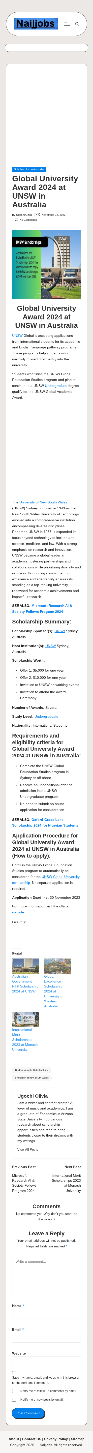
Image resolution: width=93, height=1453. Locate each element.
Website (19, 1353)
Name (18, 1306)
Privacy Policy (56, 1439)
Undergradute (56, 386)
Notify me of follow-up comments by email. (48, 1391)
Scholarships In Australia (29, 169)
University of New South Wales (43, 502)
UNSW (17, 336)
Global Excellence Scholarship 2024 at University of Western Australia (53, 991)
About (14, 1439)
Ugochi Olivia (32, 1096)
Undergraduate (46, 716)
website (18, 912)
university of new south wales (32, 1077)
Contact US (31, 1439)
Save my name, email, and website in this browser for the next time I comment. (45, 1380)
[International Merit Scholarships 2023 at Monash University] (25, 1019)
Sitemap (78, 1439)
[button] (27, 1149)
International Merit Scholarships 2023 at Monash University (25, 1039)
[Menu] (66, 24)
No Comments (28, 219)
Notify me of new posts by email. (41, 1399)
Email (18, 1329)
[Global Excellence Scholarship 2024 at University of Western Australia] (57, 966)
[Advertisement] (46, 118)
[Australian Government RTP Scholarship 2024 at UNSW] (25, 966)
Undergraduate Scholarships (31, 1070)
